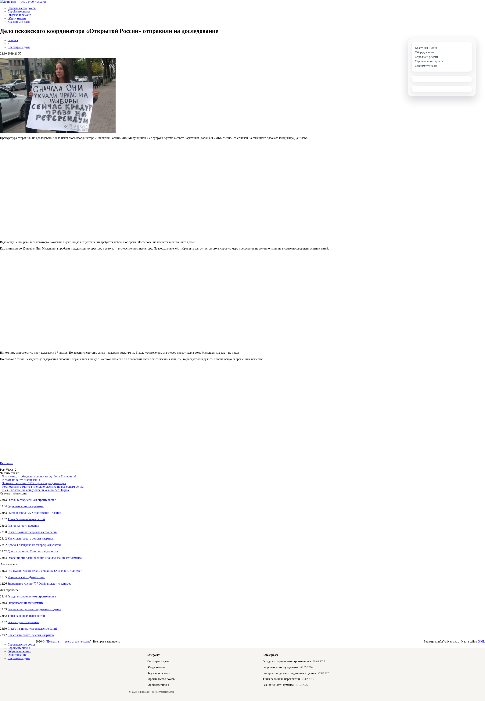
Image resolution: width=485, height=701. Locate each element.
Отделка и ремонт (19, 14)
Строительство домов (22, 8)
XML (481, 641)
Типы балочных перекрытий (26, 519)
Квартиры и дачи (19, 21)
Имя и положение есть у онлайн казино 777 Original (36, 490)
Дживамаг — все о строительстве (68, 641)
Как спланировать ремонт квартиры (31, 538)
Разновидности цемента (23, 525)
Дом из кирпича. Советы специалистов (33, 551)
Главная (13, 40)
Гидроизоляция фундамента (26, 506)
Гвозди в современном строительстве (32, 499)
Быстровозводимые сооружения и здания (34, 512)
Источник (6, 463)
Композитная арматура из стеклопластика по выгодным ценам (43, 486)
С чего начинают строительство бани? (32, 532)
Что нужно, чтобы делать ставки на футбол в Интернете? (39, 476)
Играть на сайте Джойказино (21, 479)
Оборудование (17, 18)
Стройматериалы (19, 11)
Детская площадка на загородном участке (34, 545)
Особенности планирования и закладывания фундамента (45, 557)
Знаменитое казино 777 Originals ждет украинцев (34, 483)
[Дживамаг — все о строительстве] (23, 1)
